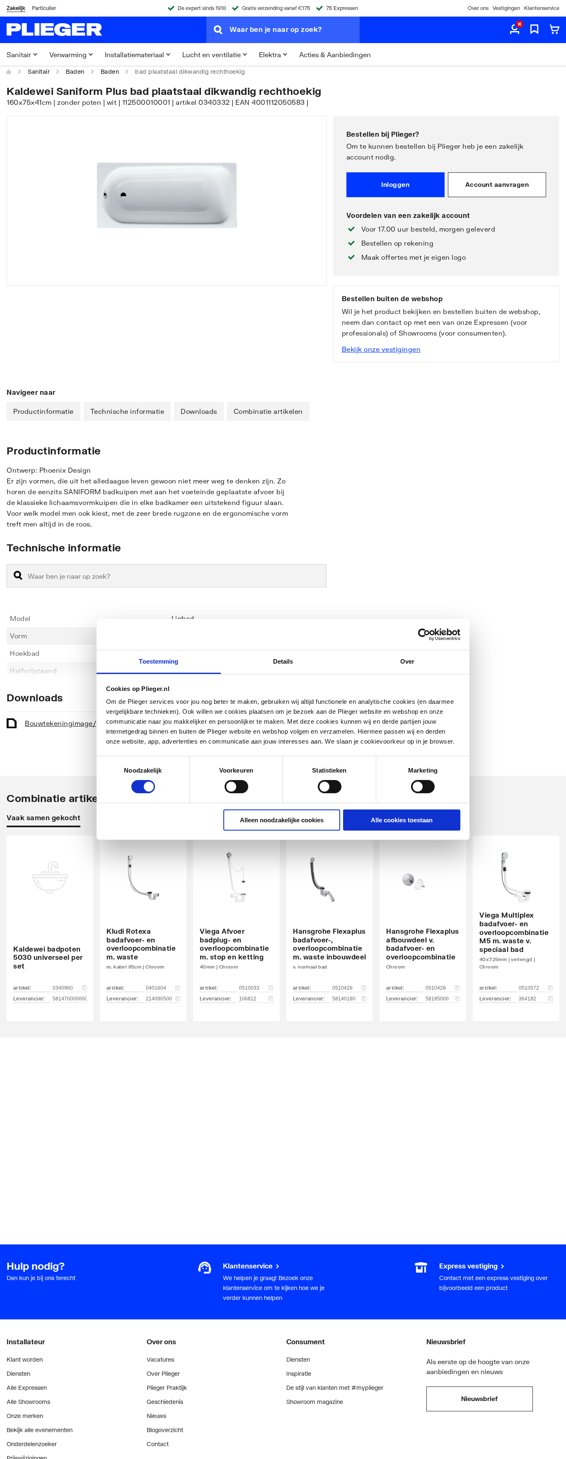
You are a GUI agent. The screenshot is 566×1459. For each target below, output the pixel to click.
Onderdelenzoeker (32, 1443)
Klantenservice (541, 8)
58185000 (437, 999)
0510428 (436, 988)
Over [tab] (407, 661)
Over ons (478, 8)
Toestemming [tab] (158, 661)
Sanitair (39, 71)
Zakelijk (16, 8)
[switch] (236, 786)
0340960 (63, 988)
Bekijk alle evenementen (40, 1429)
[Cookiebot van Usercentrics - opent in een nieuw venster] (424, 634)
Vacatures (160, 1359)
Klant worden (25, 1359)
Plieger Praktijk (167, 1387)
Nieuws (156, 1415)
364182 (527, 999)
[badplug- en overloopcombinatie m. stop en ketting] (236, 916)
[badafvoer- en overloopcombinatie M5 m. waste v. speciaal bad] (516, 916)
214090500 (159, 999)
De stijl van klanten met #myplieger (334, 1387)
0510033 (249, 988)
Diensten (18, 1373)
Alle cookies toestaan (402, 820)
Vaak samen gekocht (43, 817)
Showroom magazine (314, 1401)
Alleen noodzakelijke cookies (282, 820)
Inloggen (395, 184)
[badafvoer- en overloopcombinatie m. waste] (143, 916)
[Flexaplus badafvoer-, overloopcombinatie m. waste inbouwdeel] (329, 916)
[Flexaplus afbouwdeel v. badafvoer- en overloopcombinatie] (423, 916)
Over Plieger (163, 1373)
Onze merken (25, 1415)
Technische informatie (127, 411)
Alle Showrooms (28, 1401)
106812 (247, 999)
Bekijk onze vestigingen (381, 349)
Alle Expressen (27, 1387)
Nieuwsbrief (479, 1398)
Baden (75, 71)
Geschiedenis (165, 1401)
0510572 (529, 988)
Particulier (44, 8)
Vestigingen (506, 8)
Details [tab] (283, 661)
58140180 (344, 999)
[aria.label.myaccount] (515, 30)
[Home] (9, 71)
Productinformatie (43, 411)
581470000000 (70, 999)
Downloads (199, 411)
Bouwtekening (80, 723)
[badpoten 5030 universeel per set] (50, 916)
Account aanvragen (497, 184)
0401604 (156, 988)
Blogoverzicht (165, 1429)
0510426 (342, 988)
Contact (158, 1443)
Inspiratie (298, 1373)
